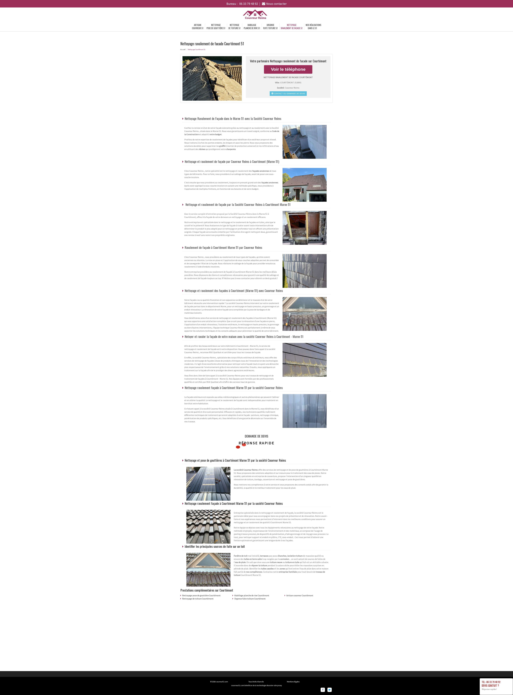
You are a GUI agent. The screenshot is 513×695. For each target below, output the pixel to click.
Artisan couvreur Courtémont (299, 595)
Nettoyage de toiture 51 (234, 26)
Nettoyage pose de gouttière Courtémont (201, 595)
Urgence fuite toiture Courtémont (250, 598)
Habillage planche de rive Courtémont (251, 595)
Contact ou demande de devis (289, 94)
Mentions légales (293, 681)
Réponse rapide (257, 443)
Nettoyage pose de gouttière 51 (216, 26)
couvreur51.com (222, 681)
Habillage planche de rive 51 (252, 26)
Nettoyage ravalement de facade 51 (291, 26)
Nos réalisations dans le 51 (313, 26)
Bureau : (242, 4)
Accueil (182, 49)
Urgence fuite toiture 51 (270, 26)
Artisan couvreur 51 (197, 26)
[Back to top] (505, 687)
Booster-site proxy (274, 685)
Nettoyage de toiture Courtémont (197, 598)
